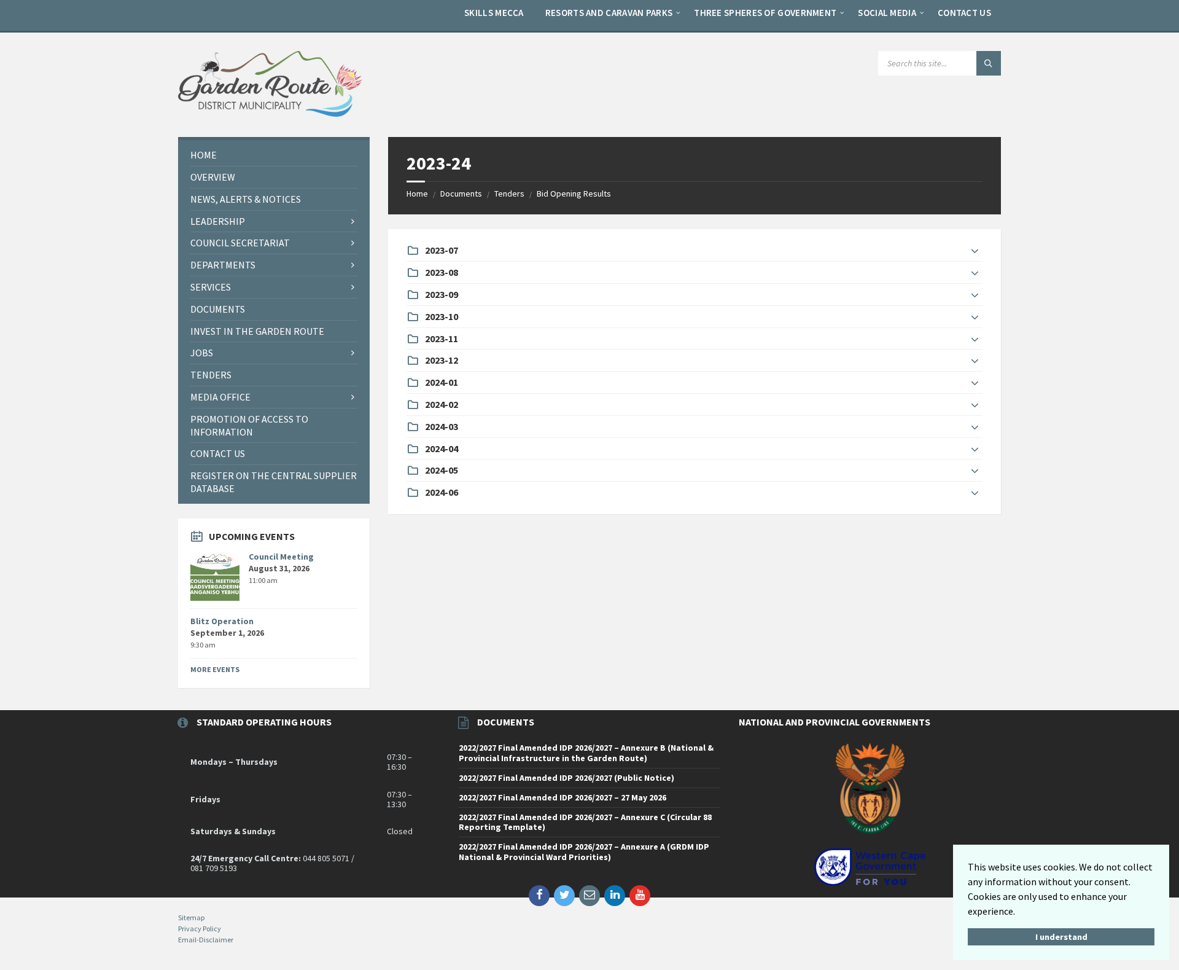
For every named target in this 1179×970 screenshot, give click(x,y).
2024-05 (441, 470)
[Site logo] (270, 113)
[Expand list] (974, 251)
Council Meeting (281, 556)
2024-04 (441, 448)
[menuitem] (494, 12)
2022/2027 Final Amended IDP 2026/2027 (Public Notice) (566, 777)
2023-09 (441, 294)
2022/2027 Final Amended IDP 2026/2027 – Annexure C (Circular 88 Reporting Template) (585, 822)
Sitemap (191, 917)
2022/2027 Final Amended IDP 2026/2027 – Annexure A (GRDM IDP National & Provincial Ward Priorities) (584, 851)
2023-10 (441, 316)
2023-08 (441, 272)
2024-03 (441, 426)
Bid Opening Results (574, 193)
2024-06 (441, 492)
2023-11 (441, 338)
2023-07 (441, 250)
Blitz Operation (222, 621)
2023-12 (441, 360)
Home (417, 193)
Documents (461, 193)
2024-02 (441, 404)
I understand (1061, 936)
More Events (214, 669)
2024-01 (441, 382)
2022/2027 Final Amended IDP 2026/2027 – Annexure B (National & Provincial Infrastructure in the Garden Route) (586, 753)
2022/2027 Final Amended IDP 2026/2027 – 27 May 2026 (562, 797)
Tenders (509, 193)
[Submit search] (988, 63)
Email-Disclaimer (205, 939)
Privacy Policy (199, 928)
